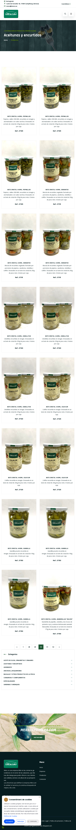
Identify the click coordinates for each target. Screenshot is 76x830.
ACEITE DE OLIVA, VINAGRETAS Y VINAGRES (18, 660)
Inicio (6, 40)
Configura (33, 821)
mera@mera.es (11, 6)
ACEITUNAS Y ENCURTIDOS (13, 664)
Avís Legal (45, 821)
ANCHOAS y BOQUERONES (13, 671)
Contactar (42, 779)
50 (41, 647)
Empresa (42, 771)
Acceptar (9, 821)
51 (47, 647)
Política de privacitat (56, 821)
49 (35, 647)
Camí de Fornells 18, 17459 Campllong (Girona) (22, 4)
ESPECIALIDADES (9, 681)
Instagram (10, 1)
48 (29, 647)
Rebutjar (20, 821)
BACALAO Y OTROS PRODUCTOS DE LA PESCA (19, 674)
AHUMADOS (8, 667)
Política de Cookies (10, 816)
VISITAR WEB (38, 737)
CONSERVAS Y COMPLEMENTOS (14, 678)
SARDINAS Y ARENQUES (12, 684)
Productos (14, 40)
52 (53, 647)
